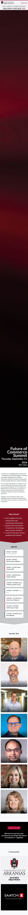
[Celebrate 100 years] (14, 8)
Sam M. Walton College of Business (14, 6)
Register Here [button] (13, 828)
